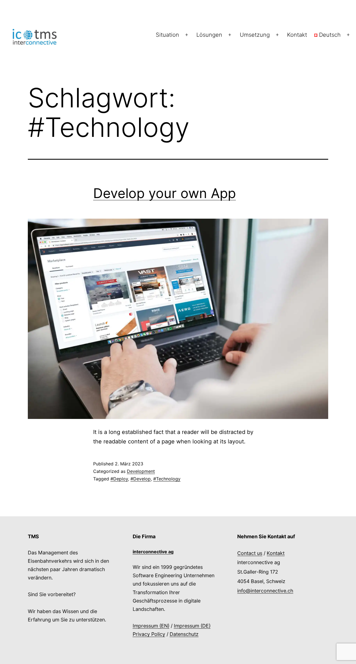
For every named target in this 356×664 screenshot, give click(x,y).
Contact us (249, 553)
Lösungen (209, 34)
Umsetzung (255, 34)
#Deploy (119, 479)
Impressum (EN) (151, 626)
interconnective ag (153, 551)
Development (141, 471)
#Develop (140, 479)
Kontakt (297, 34)
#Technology (167, 479)
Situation (167, 34)
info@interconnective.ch (265, 591)
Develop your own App (164, 193)
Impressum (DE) (192, 626)
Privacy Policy (149, 634)
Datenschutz (184, 634)
